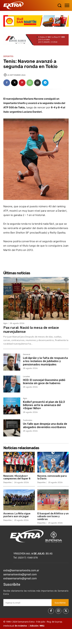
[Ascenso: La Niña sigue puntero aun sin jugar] (19, 499)
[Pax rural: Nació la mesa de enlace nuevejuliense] (36, 298)
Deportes (8, 56)
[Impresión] (37, 82)
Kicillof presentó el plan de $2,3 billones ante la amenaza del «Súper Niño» (44, 405)
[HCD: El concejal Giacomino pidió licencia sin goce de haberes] (11, 384)
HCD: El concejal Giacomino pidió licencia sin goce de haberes (44, 381)
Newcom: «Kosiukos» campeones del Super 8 (16, 477)
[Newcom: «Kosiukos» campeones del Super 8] (19, 462)
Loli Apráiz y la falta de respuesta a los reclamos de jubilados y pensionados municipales (45, 361)
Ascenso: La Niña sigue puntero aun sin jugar (16, 515)
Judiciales (27, 420)
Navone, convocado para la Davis (52, 477)
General (26, 355)
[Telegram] (45, 82)
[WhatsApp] (29, 82)
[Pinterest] (22, 82)
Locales (26, 377)
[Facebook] (6, 82)
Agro (5, 323)
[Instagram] (58, 611)
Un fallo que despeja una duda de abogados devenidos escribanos (45, 425)
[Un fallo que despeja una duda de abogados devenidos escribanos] (11, 427)
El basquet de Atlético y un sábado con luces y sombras (53, 516)
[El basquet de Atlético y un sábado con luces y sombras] (53, 499)
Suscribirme (60, 602)
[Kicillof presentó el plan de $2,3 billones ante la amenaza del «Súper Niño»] (11, 405)
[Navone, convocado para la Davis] (53, 462)
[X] (14, 82)
